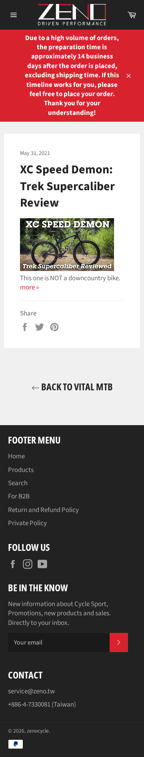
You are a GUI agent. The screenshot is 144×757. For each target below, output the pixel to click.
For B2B (19, 496)
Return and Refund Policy (43, 510)
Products (21, 470)
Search (18, 483)
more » (29, 287)
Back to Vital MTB (76, 386)
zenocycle (38, 731)
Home (16, 456)
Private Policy (27, 523)
